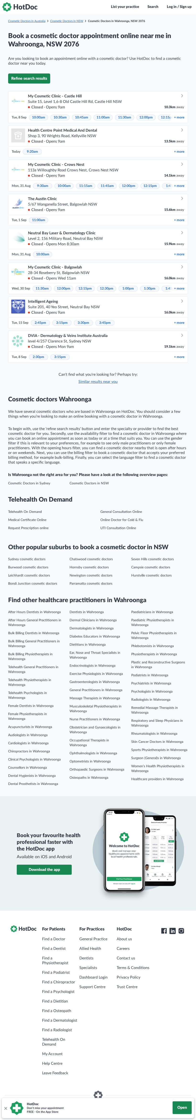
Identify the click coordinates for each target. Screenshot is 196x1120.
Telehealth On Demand (25, 512)
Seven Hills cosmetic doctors (152, 559)
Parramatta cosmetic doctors (91, 583)
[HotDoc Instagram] (181, 931)
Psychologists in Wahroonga (152, 691)
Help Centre (52, 1063)
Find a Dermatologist (59, 1020)
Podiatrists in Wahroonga (149, 675)
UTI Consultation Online (118, 528)
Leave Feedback (55, 1073)
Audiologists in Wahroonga (28, 735)
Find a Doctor (53, 939)
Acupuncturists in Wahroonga (30, 727)
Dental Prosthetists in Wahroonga (33, 784)
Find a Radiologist (57, 1030)
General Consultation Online (121, 512)
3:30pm (83, 323)
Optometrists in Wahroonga (90, 761)
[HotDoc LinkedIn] (172, 931)
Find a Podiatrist (56, 972)
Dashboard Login (93, 977)
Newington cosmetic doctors (91, 575)
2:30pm (38, 357)
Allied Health (90, 949)
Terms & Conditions (133, 968)
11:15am (85, 186)
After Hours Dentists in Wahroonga (34, 612)
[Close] (5, 1108)
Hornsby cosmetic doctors (89, 567)
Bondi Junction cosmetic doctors (32, 583)
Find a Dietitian (55, 1001)
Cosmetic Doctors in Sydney (29, 483)
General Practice (93, 939)
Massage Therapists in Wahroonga (95, 698)
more (179, 117)
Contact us (126, 958)
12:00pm (146, 117)
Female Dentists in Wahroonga (31, 706)
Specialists (88, 968)
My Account (52, 1054)
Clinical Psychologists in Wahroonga (34, 759)
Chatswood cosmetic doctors (91, 559)
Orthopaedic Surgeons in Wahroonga (97, 769)
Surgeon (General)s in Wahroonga (156, 758)
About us (124, 939)
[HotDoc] (20, 7)
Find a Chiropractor (58, 982)
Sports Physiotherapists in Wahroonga (159, 750)
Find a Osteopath (56, 1011)
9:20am (32, 151)
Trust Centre (127, 987)
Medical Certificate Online (27, 520)
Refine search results (29, 78)
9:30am (42, 186)
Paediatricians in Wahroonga (152, 612)
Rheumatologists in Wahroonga (154, 733)
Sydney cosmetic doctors (26, 559)
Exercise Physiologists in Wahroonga (96, 674)
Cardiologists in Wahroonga (28, 743)
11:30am (124, 117)
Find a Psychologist (58, 992)
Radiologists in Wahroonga (150, 699)
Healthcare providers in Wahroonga (157, 779)
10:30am (60, 117)
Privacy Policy (128, 977)
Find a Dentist (54, 949)
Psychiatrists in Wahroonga (151, 683)
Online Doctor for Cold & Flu (121, 520)
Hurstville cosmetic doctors (151, 575)
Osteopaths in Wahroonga (89, 777)
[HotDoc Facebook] (164, 931)
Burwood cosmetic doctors (28, 567)
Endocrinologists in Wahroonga (92, 665)
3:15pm (62, 323)
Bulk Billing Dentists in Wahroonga (33, 633)
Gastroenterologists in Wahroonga (95, 682)
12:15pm (167, 117)
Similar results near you (98, 382)
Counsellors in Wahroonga (27, 767)
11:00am (103, 117)
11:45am (107, 186)
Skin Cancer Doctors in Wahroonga (157, 742)
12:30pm (106, 288)
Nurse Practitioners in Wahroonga (95, 719)
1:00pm (128, 288)
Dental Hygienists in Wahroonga (32, 776)
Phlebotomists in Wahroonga (152, 646)
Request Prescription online (28, 528)
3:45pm (105, 323)
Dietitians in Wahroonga (88, 644)
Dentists (86, 958)
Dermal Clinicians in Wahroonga (93, 620)
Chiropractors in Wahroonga (29, 751)
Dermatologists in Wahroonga (92, 628)
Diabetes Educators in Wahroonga (95, 636)
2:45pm (40, 323)
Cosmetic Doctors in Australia (26, 21)
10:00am (38, 117)
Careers (123, 949)
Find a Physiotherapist (55, 960)
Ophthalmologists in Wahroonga (93, 753)
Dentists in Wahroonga (87, 612)
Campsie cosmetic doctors (150, 567)
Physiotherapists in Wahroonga (154, 654)
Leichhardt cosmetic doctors (29, 575)
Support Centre (92, 987)
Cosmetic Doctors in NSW (66, 21)
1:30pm (149, 288)
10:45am (81, 117)
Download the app (44, 870)
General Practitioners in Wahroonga (96, 690)
